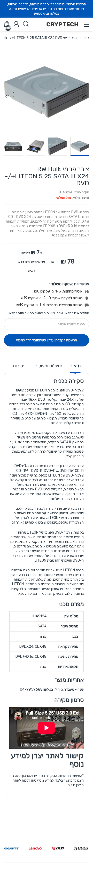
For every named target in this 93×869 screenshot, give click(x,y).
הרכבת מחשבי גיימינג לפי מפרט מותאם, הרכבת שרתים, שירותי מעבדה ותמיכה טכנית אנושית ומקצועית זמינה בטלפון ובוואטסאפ (46, 9)
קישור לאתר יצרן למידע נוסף (47, 760)
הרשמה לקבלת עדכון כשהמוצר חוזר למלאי (46, 340)
